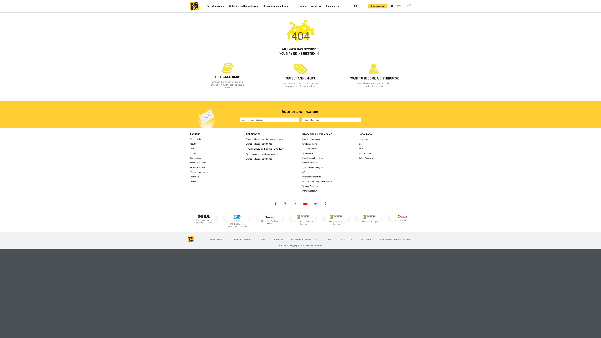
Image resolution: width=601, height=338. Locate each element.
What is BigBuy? (196, 139)
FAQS (361, 148)
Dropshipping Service (311, 139)
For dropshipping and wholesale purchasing (264, 139)
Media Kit (194, 181)
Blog (360, 144)
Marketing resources (310, 190)
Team (192, 148)
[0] (408, 6)
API (303, 172)
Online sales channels (311, 176)
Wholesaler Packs (309, 153)
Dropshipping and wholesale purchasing (263, 154)
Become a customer (198, 162)
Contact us (194, 176)
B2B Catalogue (365, 153)
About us (193, 144)
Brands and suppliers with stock (259, 144)
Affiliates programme (199, 172)
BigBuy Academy (366, 158)
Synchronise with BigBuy (312, 167)
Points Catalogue (309, 162)
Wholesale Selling (309, 144)
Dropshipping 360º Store (312, 158)
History (193, 153)
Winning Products (310, 186)
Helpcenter (363, 139)
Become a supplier (197, 167)
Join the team (195, 158)
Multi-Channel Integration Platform (317, 181)
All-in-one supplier (309, 148)
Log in (361, 6)
